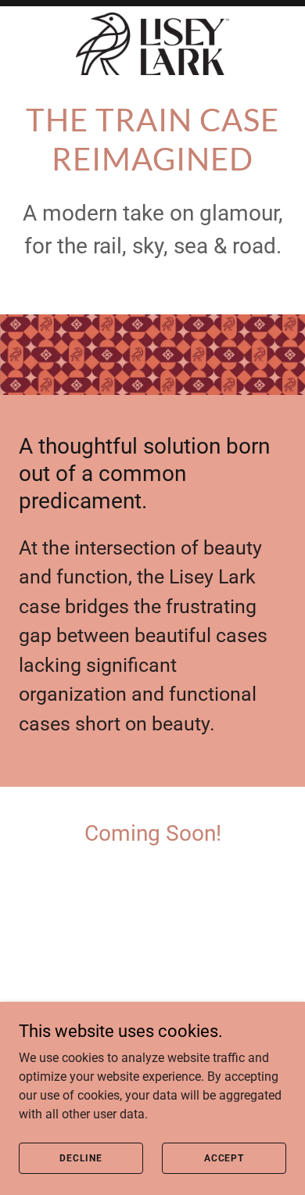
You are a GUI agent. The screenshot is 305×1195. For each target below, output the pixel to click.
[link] (152, 44)
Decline (80, 1157)
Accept (224, 1157)
